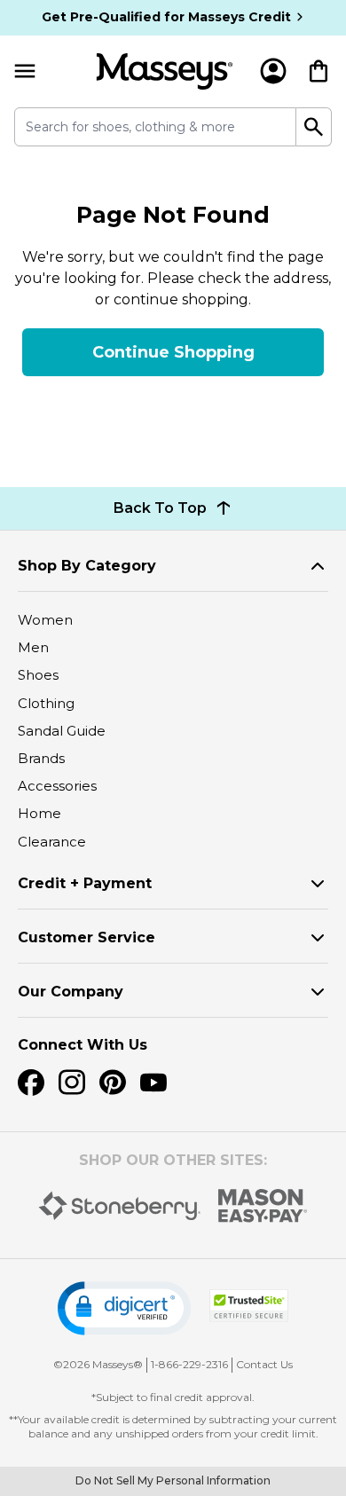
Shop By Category (87, 565)
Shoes (38, 674)
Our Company (70, 991)
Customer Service (86, 937)
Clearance (52, 841)
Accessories (57, 785)
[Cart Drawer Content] (318, 71)
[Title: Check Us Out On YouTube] (153, 1082)
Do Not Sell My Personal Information (173, 1480)
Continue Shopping (173, 352)
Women (45, 619)
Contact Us (264, 1364)
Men (33, 647)
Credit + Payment (85, 883)
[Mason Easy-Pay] (263, 1206)
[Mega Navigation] (24, 71)
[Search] (314, 126)
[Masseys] (164, 71)
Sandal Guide (62, 730)
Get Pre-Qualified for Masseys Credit (166, 17)
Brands (41, 758)
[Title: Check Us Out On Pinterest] (112, 1082)
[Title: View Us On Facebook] (31, 1082)
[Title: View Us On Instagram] (72, 1082)
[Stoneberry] (119, 1206)
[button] (124, 1308)
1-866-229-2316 (189, 1364)
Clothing (46, 703)
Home (39, 813)
